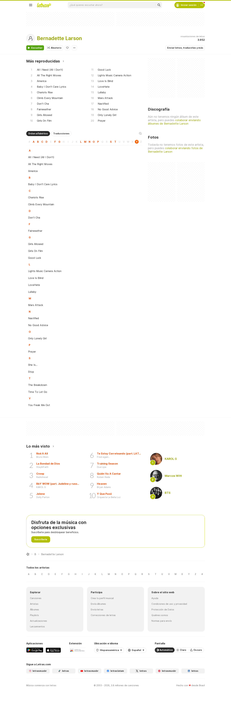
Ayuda (154, 598)
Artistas (34, 604)
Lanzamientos (37, 626)
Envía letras (97, 609)
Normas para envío (161, 620)
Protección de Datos (162, 609)
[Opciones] (74, 47)
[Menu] (30, 5)
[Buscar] (159, 5)
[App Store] (53, 650)
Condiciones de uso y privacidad (169, 604)
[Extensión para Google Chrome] (77, 650)
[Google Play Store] (34, 650)
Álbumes (34, 609)
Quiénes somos (159, 615)
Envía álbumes (98, 604)
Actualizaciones (38, 620)
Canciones (35, 598)
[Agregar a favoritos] (67, 47)
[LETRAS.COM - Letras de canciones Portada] (44, 5)
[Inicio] (27, 554)
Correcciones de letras (103, 615)
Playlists (34, 615)
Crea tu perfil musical (102, 598)
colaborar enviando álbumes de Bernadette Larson (174, 121)
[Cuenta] (201, 5)
